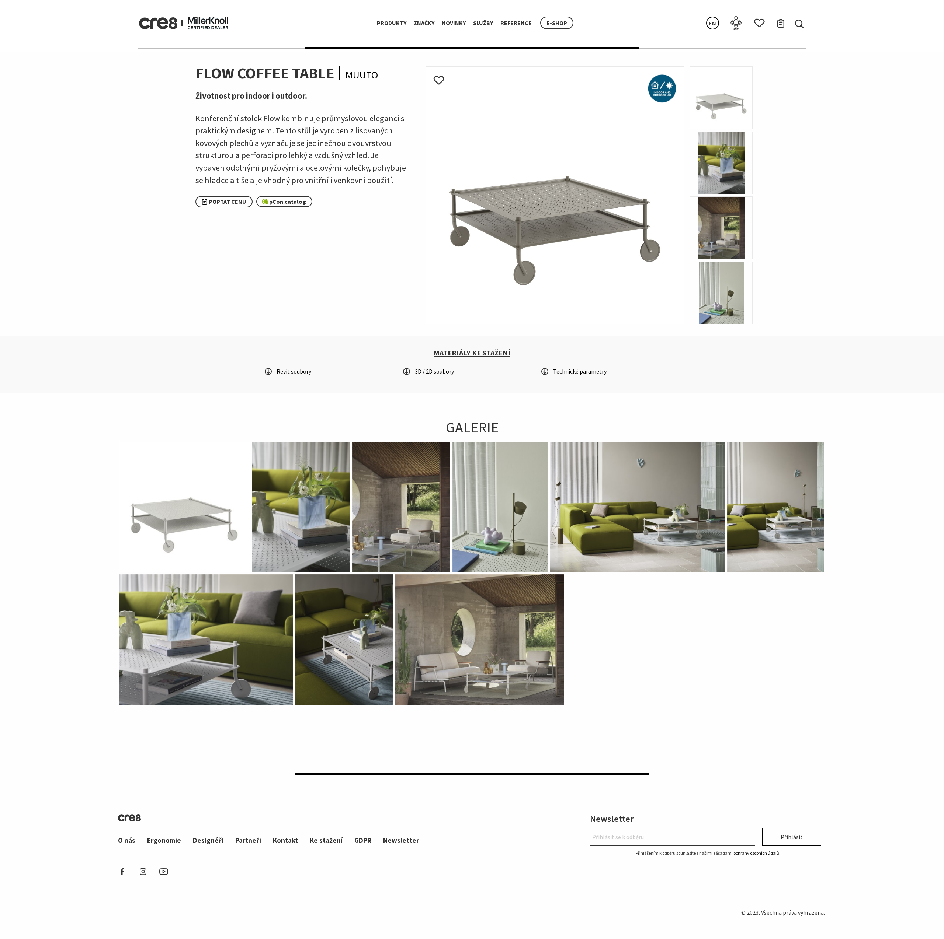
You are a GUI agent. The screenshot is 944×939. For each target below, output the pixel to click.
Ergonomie (164, 840)
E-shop (556, 23)
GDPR (362, 840)
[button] (472, 353)
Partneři (248, 840)
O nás (126, 840)
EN (712, 23)
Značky (424, 23)
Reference (516, 23)
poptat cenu (227, 201)
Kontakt (285, 840)
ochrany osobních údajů (756, 853)
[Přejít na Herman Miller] (208, 22)
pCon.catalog (287, 201)
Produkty (391, 23)
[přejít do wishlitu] (756, 21)
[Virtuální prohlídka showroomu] (733, 23)
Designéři (208, 840)
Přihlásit (792, 837)
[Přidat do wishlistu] (438, 79)
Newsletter (401, 840)
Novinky (454, 23)
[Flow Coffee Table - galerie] (555, 194)
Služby (483, 23)
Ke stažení (326, 840)
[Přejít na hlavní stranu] (158, 23)
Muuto (361, 74)
